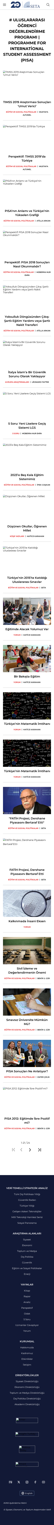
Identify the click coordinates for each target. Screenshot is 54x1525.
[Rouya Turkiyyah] (27, 1464)
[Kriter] (27, 1420)
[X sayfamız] (18, 1482)
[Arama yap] (48, 5)
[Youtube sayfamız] (43, 1482)
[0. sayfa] (21, 1150)
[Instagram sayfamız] (27, 1482)
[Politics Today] (27, 1449)
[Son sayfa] (40, 1150)
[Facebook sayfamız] (35, 1482)
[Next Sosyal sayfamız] (10, 1482)
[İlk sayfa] (13, 1150)
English (29, 1493)
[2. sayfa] (30, 1150)
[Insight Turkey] (27, 1434)
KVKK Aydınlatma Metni (14, 1503)
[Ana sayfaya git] (25, 5)
